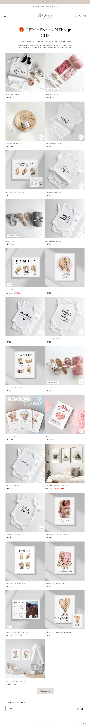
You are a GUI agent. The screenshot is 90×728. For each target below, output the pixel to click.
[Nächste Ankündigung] (85, 6)
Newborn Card (10, 437)
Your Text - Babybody (12, 485)
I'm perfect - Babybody (52, 339)
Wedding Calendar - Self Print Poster (17, 632)
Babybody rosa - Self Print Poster (55, 583)
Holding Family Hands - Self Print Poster (58, 632)
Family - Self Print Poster (13, 290)
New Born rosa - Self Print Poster (55, 290)
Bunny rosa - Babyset (51, 94)
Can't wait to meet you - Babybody (16, 339)
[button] (4, 15)
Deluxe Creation (47, 723)
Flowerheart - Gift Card (52, 437)
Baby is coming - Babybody (53, 143)
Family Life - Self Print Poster (14, 388)
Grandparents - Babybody (53, 192)
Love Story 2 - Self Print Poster (14, 192)
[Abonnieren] (42, 708)
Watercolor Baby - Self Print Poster (56, 534)
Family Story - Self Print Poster (15, 583)
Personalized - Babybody (13, 94)
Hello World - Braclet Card (13, 143)
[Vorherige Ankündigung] (4, 6)
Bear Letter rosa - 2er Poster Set (15, 681)
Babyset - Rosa (49, 388)
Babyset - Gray (9, 241)
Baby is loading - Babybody (53, 241)
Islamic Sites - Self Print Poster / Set (56, 485)
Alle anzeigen (45, 691)
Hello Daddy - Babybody (13, 534)
